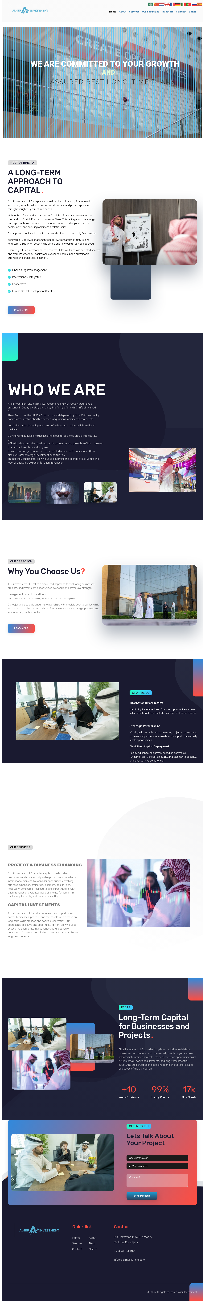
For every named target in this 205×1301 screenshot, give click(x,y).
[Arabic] (151, 4)
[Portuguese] (189, 4)
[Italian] (183, 4)
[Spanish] (200, 4)
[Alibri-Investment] (29, 10)
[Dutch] (161, 4)
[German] (178, 4)
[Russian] (194, 4)
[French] (172, 4)
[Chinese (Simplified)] (156, 4)
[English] (167, 4)
